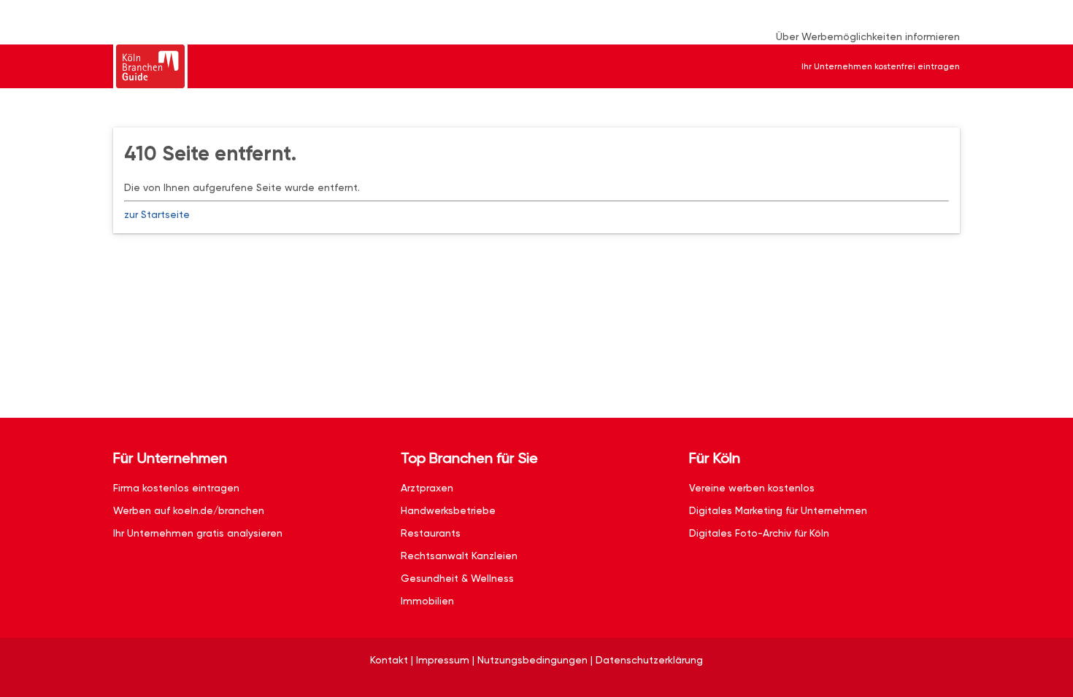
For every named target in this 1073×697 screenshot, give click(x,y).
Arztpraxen (427, 488)
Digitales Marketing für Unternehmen (778, 510)
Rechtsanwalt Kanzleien (459, 555)
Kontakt (389, 660)
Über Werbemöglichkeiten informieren (868, 36)
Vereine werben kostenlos (752, 488)
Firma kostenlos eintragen (176, 488)
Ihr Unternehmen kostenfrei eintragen (880, 66)
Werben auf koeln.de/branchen (188, 510)
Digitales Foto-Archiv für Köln (759, 533)
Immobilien (427, 601)
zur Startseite (157, 214)
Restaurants (431, 533)
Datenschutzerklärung (649, 660)
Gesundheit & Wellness (457, 578)
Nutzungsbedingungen (532, 660)
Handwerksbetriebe (448, 510)
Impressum (442, 660)
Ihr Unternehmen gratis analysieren (197, 533)
